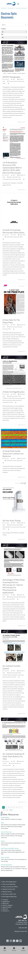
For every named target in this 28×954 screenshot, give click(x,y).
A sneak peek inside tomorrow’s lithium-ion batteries (13, 453)
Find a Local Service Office (10, 887)
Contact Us (5, 911)
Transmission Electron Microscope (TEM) (12, 179)
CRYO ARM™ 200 (16, 177)
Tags (2, 34)
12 (7, 810)
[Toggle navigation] (19, 3)
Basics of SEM (5, 857)
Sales (4, 950)
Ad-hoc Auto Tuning (11, 520)
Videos (3, 841)
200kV (10, 177)
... (21, 807)
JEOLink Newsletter (6, 865)
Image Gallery (5, 817)
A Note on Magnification (13, 392)
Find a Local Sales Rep (8, 884)
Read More (21, 122)
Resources (5, 903)
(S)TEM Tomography (11, 77)
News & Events (6, 907)
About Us (5, 909)
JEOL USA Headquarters (9, 882)
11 (4, 810)
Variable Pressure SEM (8, 402)
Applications (6, 901)
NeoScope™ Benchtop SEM (15, 597)
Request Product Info (8, 889)
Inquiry (23, 950)
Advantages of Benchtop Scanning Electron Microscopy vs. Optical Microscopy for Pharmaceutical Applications (14, 586)
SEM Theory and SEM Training (10, 848)
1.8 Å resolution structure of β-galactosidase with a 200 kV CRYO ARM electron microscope (12, 167)
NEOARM (7, 527)
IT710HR (9, 398)
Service (14, 950)
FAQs (2, 823)
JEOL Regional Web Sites (9, 896)
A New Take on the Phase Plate (11, 321)
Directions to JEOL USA (9, 894)
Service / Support (7, 905)
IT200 (19, 396)
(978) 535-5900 (23, 928)
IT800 (13, 398)
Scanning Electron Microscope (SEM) (14, 237)
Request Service (7, 891)
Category (3, 28)
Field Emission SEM (13, 396)
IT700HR (5, 398)
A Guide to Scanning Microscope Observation (13, 231)
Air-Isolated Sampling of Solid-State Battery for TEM (13, 756)
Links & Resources (6, 832)
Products (5, 900)
